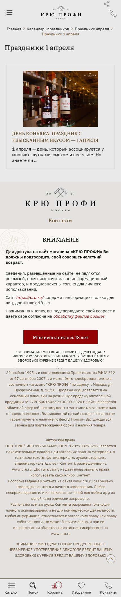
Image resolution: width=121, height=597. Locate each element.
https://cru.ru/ (29, 297)
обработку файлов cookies (78, 316)
